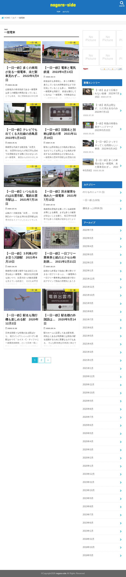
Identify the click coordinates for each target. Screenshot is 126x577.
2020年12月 (89, 376)
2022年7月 (88, 230)
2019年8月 (88, 506)
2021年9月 (88, 303)
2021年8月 (88, 311)
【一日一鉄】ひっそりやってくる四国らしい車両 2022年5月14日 (100, 147)
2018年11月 (88, 539)
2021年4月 (88, 344)
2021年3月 (88, 352)
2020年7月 (88, 417)
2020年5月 (88, 433)
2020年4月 (88, 441)
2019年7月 (88, 514)
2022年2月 (88, 262)
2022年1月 (88, 270)
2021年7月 (88, 319)
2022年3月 (88, 254)
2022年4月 (88, 246)
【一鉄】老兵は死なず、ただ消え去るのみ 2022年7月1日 (101, 110)
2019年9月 (88, 498)
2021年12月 (89, 279)
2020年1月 (88, 466)
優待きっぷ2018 (92, 208)
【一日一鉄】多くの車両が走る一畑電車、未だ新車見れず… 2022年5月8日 (100, 165)
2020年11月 (88, 384)
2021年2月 (88, 360)
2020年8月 (88, 409)
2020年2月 (88, 457)
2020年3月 (88, 449)
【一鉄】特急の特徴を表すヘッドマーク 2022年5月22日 (100, 128)
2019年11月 (88, 482)
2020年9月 (88, 401)
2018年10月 (89, 547)
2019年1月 (88, 531)
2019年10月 (89, 490)
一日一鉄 (91, 200)
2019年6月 (88, 522)
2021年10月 (89, 295)
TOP (58, 12)
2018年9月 (88, 555)
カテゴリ (66, 12)
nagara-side (63, 5)
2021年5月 (88, 336)
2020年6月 (88, 425)
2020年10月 (89, 392)
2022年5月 (88, 238)
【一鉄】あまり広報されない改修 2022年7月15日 (107, 93)
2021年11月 (88, 287)
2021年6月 (88, 327)
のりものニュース (93, 192)
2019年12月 (89, 474)
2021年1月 (88, 368)
